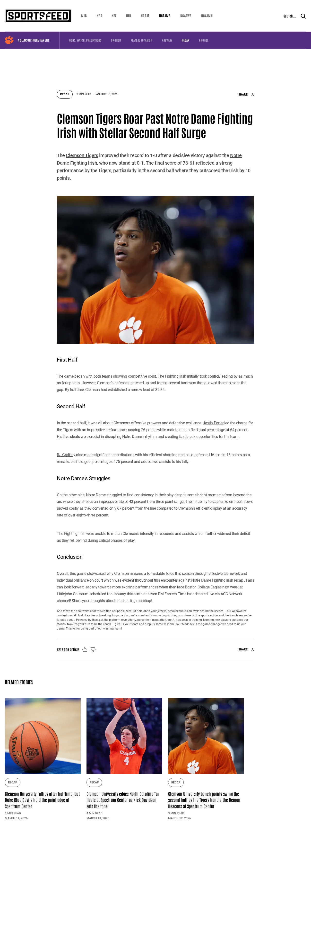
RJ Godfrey (66, 455)
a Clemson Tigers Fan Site (34, 40)
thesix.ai (97, 619)
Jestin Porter (213, 423)
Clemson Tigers (82, 155)
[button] (84, 16)
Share (243, 95)
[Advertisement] (155, 67)
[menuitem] (84, 16)
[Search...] (303, 16)
